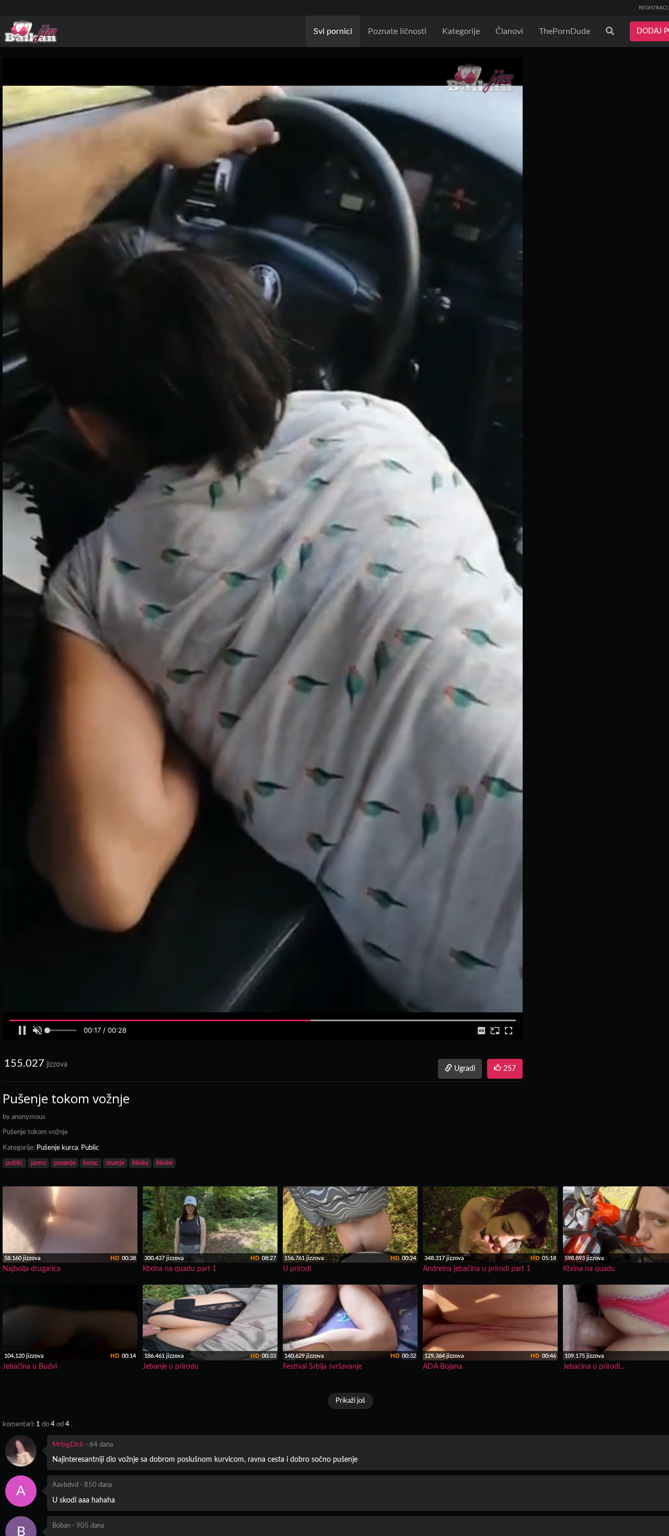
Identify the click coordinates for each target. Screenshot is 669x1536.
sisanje (115, 1163)
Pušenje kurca (57, 1148)
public (14, 1163)
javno (38, 1163)
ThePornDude (564, 31)
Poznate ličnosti (397, 31)
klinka (140, 1163)
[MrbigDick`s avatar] (21, 1450)
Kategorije (461, 31)
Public (90, 1148)
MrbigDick (68, 1444)
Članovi (509, 31)
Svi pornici (333, 31)
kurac (90, 1163)
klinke (164, 1163)
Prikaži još (350, 1401)
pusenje (64, 1163)
